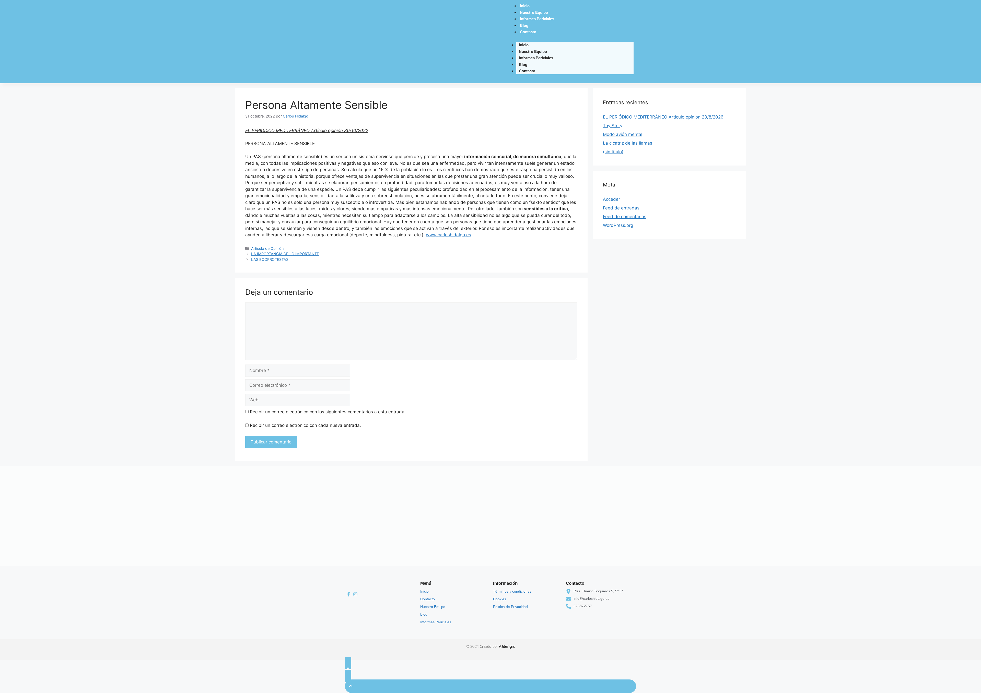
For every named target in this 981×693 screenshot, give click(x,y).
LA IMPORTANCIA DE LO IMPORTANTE (285, 254)
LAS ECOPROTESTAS (269, 259)
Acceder (611, 199)
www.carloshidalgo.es (448, 234)
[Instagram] (355, 594)
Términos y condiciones (512, 591)
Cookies (499, 599)
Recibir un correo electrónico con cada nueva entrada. (305, 425)
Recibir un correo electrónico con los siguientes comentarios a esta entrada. (328, 411)
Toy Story (612, 125)
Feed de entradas (621, 207)
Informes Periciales (537, 19)
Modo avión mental (622, 134)
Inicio (525, 6)
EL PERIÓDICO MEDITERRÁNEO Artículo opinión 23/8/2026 (663, 117)
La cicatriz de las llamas (627, 143)
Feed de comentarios (624, 216)
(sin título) (613, 151)
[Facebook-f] (349, 594)
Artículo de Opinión (267, 248)
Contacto (528, 32)
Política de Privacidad (510, 607)
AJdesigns (507, 647)
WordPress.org (618, 225)
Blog (524, 25)
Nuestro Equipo (534, 12)
